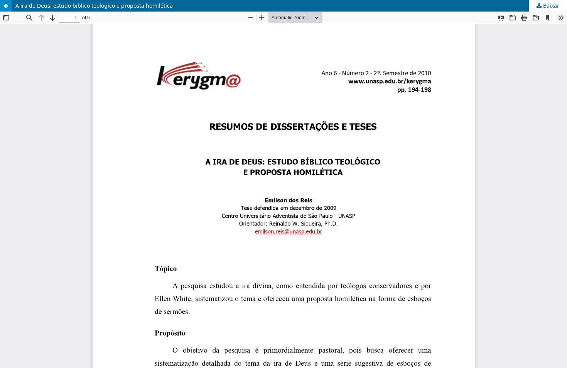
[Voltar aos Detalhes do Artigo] (6, 6)
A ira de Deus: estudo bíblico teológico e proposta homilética (94, 5)
